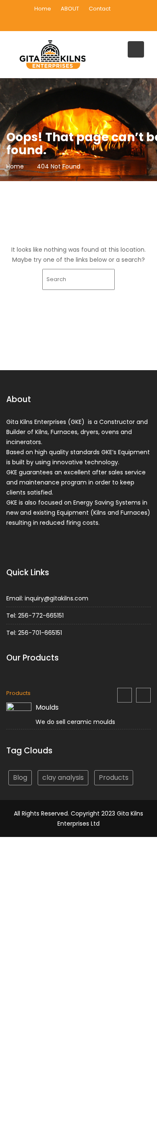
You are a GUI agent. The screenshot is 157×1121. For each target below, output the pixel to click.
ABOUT (70, 9)
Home (42, 9)
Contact (100, 9)
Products (18, 693)
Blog (20, 777)
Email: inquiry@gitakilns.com (47, 598)
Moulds (47, 707)
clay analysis (63, 777)
